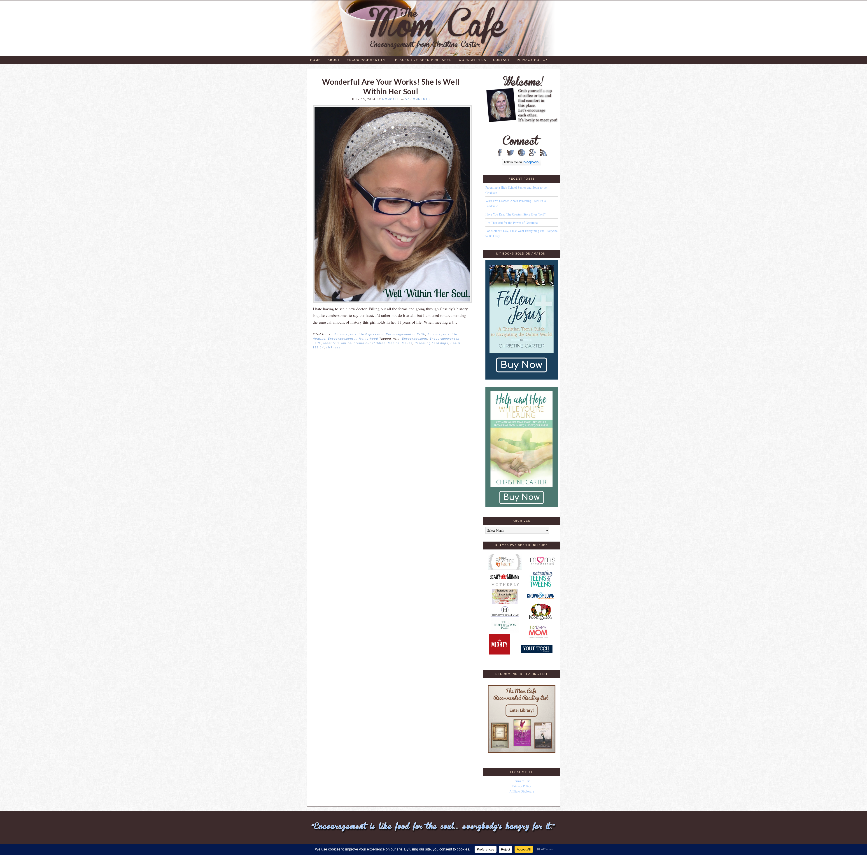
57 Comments (417, 99)
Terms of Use (521, 781)
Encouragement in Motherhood (353, 338)
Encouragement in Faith (405, 334)
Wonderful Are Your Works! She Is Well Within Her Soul (390, 86)
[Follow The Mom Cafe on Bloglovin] (521, 164)
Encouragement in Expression (359, 334)
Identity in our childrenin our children (354, 343)
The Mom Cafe (435, 28)
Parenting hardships (431, 343)
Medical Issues (400, 343)
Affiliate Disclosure (521, 791)
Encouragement (414, 338)
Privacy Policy (521, 786)
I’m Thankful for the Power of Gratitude (511, 222)
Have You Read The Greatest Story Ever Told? (515, 214)
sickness (333, 347)
